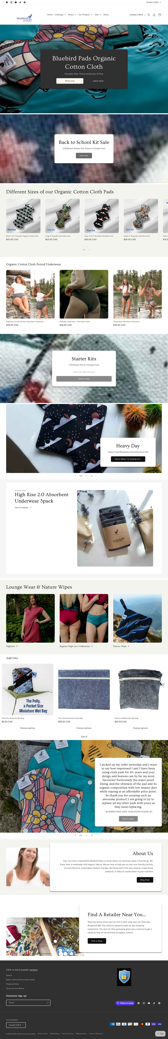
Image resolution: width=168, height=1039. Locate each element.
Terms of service (67, 1033)
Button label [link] (84, 379)
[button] (149, 14)
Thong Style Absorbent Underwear (126, 321)
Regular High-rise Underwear (75, 646)
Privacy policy (43, 1033)
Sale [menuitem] (97, 14)
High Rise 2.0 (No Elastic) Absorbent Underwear (25, 321)
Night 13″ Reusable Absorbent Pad (137, 236)
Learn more (98, 81)
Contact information (96, 1033)
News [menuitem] (106, 14)
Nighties (10, 646)
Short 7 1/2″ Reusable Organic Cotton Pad (22, 236)
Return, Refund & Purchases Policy (20, 980)
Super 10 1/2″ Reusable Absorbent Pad (98, 236)
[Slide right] (89, 250)
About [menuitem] (71, 14)
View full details (22, 508)
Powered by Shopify (29, 1034)
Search (9, 975)
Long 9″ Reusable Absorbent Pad (57, 236)
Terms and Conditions (15, 988)
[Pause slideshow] (92, 475)
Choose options (27, 728)
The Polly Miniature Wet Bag (13, 718)
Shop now (70, 81)
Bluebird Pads (16, 1034)
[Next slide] (86, 475)
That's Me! (128, 459)
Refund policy (55, 1033)
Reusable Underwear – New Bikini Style (75, 321)
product (34, 969)
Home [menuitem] (50, 14)
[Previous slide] (75, 475)
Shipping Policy (12, 984)
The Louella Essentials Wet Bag (70, 718)
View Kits (84, 155)
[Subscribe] (47, 1003)
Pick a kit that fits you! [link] (84, 372)
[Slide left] (78, 250)
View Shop (40, 819)
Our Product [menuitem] (84, 14)
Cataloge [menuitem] (59, 14)
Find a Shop (96, 941)
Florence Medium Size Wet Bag (126, 718)
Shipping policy (81, 1033)
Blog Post (145, 880)
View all (84, 736)
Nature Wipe (120, 646)
